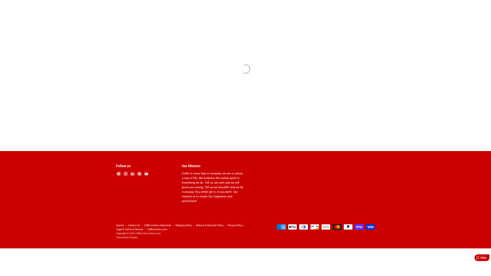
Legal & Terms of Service (129, 229)
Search (120, 225)
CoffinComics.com (157, 229)
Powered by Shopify (127, 237)
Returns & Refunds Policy (209, 225)
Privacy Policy (235, 225)
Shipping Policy (183, 225)
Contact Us (134, 225)
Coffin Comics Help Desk (157, 225)
